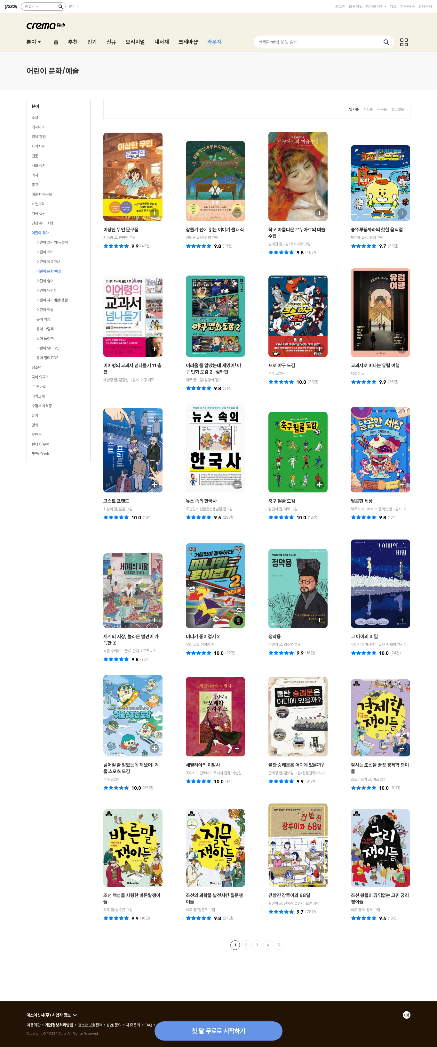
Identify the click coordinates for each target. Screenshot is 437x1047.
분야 (72, 6)
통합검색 (32, 6)
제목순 (382, 109)
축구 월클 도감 (281, 501)
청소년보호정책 (90, 1024)
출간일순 (397, 109)
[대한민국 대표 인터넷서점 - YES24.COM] (11, 6)
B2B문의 (114, 1024)
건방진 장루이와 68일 (289, 895)
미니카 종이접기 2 (203, 636)
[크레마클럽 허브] (404, 42)
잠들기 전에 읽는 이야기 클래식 (215, 230)
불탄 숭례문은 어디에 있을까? (296, 765)
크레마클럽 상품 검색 (278, 42)
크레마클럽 (46, 26)
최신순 (368, 109)
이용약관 (34, 1024)
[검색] (60, 6)
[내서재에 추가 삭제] (151, 212)
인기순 (354, 109)
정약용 (274, 636)
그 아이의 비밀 (364, 636)
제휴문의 (133, 1024)
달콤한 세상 (362, 501)
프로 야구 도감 (281, 365)
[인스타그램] (406, 1015)
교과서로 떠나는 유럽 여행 (375, 365)
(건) (145, 245)
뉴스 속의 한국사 (201, 501)
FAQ (148, 1024)
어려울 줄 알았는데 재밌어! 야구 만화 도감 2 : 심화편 (213, 368)
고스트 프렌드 (116, 501)
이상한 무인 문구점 (121, 230)
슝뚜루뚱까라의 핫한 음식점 (377, 230)
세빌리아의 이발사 (203, 765)
